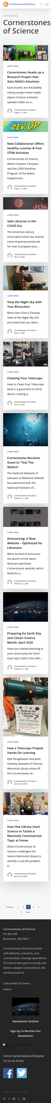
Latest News (13, 66)
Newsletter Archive (26, 1021)
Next (28, 912)
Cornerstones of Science (25, 110)
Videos (7, 989)
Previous (9, 907)
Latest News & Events (16, 983)
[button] (47, 4)
